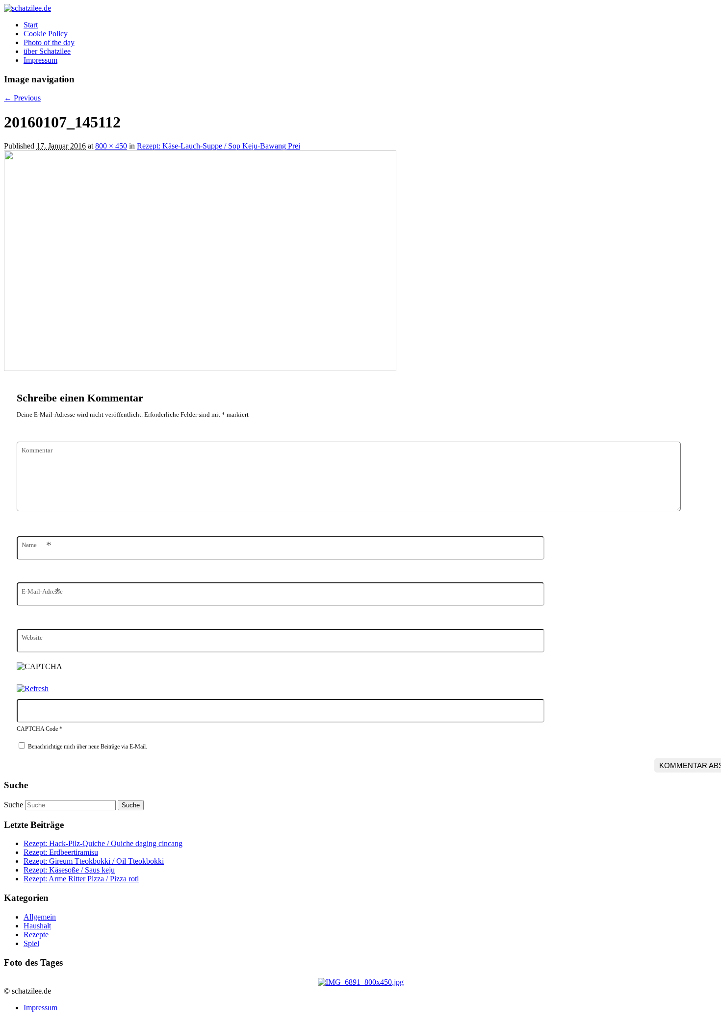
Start (31, 25)
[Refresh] (33, 688)
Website (32, 637)
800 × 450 (111, 146)
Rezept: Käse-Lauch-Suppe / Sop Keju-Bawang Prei (218, 146)
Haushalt (37, 926)
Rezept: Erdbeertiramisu (61, 852)
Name (37, 545)
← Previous (22, 98)
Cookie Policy (46, 33)
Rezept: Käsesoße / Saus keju (69, 870)
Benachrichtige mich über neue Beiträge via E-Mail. (87, 746)
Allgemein (40, 917)
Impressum (40, 60)
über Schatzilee (47, 51)
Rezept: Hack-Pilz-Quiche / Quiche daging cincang (103, 843)
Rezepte (36, 934)
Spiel (31, 943)
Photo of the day (49, 42)
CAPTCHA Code (37, 728)
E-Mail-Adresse (42, 591)
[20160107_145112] (200, 368)
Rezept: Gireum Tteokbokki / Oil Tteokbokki (94, 861)
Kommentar (37, 450)
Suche (13, 804)
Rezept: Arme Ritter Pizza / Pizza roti (81, 878)
